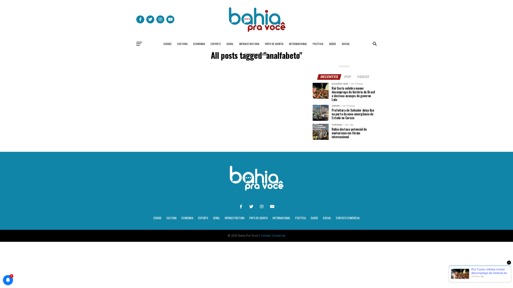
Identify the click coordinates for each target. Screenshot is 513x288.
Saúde (332, 44)
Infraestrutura (249, 44)
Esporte (216, 44)
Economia (199, 44)
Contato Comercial (256, 54)
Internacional (298, 44)
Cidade (167, 44)
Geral (229, 44)
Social (346, 44)
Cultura (182, 44)
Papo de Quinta (274, 44)
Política (318, 44)
